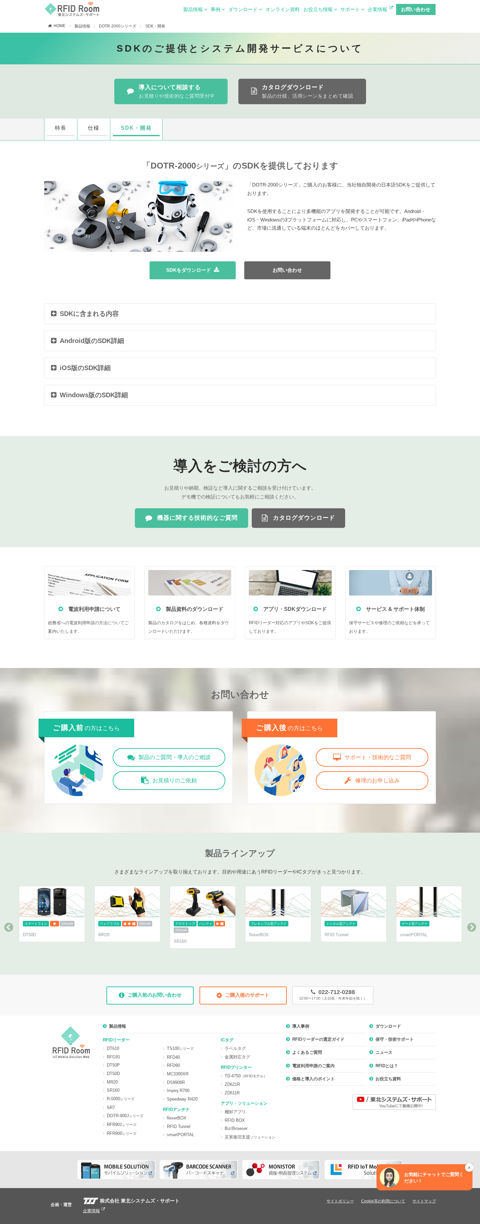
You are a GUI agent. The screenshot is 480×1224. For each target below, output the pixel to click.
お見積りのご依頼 (174, 780)
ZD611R (232, 1092)
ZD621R (232, 1084)
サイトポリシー (340, 1201)
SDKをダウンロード (188, 270)
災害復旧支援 (250, 1136)
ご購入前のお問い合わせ (155, 995)
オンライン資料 (282, 9)
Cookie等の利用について (383, 1201)
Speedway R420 (182, 1099)
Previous (8, 927)
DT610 (113, 1048)
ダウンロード (243, 9)
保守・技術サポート (395, 1039)
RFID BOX (235, 1120)
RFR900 (121, 1133)
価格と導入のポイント (313, 1078)
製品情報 (193, 9)
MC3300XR (177, 1073)
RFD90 (173, 1065)
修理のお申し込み (377, 780)
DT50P (113, 1065)
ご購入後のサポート (247, 995)
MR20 (112, 1082)
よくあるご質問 (307, 1052)
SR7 (111, 1107)
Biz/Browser (236, 1128)
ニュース (384, 1052)
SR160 (113, 1090)
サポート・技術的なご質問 (377, 757)
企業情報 (377, 9)
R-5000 (121, 1098)
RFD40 (173, 1057)
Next (471, 927)
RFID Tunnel (178, 1126)
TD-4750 (246, 1075)
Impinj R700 (178, 1090)
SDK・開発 (155, 26)
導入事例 (300, 1026)
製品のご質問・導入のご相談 (174, 757)
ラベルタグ (235, 1048)
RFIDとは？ (387, 1065)
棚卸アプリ (235, 1111)
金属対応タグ (237, 1056)
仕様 (94, 128)
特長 (61, 128)
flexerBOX (176, 1118)
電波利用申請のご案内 (313, 1065)
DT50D (113, 1073)
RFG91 (113, 1056)
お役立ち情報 (318, 9)
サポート (350, 9)
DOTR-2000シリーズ (117, 26)
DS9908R (176, 1082)
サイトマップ (424, 1201)
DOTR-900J (125, 1115)
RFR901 (121, 1124)
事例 (216, 9)
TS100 (180, 1048)
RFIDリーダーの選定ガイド (318, 1039)
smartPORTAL (180, 1134)
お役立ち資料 (388, 1078)
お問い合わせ (415, 9)
